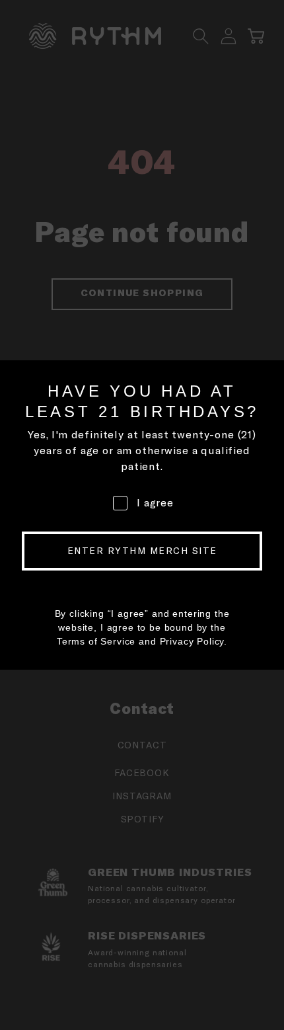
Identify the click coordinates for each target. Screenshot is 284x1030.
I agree (155, 502)
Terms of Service (96, 641)
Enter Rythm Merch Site (142, 551)
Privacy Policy (192, 641)
